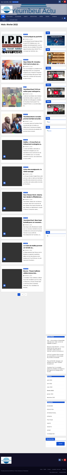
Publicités (64, 469)
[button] (62, 18)
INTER (41, 16)
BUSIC (45, 469)
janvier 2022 (50, 394)
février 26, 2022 (29, 39)
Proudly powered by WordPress (7, 470)
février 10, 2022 (28, 199)
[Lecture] (48, 79)
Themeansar (25, 470)
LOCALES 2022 (13, 20)
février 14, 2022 (28, 174)
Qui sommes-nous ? (54, 472)
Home (41, 469)
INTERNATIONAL (51, 413)
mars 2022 (49, 387)
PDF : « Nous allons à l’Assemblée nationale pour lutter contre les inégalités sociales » (56, 342)
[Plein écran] (63, 79)
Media (4, 20)
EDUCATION (33, 16)
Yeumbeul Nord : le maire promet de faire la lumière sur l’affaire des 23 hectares (33, 119)
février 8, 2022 (28, 275)
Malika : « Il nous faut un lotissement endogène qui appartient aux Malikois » (32, 144)
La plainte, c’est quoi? (56, 469)
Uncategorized (51, 433)
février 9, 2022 (28, 224)
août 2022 (49, 380)
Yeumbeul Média (62, 472)
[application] (56, 76)
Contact (49, 469)
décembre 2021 (51, 397)
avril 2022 (49, 383)
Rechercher (50, 439)
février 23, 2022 (29, 93)
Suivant (60, 443)
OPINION (54, 16)
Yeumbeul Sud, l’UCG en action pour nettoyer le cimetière (31, 91)
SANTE (25, 16)
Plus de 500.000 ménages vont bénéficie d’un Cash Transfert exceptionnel (55, 362)
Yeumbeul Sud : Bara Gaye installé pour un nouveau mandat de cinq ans (32, 222)
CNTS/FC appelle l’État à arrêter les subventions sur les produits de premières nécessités (55, 356)
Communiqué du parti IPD (32, 37)
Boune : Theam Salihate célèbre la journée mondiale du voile (31, 273)
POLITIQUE (9, 16)
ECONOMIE (18, 16)
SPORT (47, 16)
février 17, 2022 (28, 121)
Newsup (19, 470)
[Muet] (61, 79)
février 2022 (50, 390)
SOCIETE (49, 426)
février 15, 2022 (28, 146)
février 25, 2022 (29, 66)
